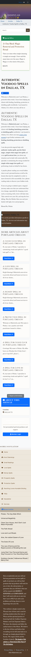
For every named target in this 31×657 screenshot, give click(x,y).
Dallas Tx (19, 21)
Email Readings (9, 462)
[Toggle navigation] (28, 2)
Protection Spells (9, 483)
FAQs (5, 493)
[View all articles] (28, 509)
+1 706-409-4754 (11, 18)
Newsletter (7, 499)
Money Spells (8, 473)
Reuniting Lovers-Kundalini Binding (15, 488)
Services (6, 504)
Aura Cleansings (9, 457)
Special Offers (9, 38)
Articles (10, 21)
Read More (8, 258)
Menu (21, 2)
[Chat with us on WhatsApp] (15, 18)
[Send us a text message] (18, 18)
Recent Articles (8, 509)
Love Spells (7, 467)
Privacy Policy (8, 650)
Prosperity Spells (9, 478)
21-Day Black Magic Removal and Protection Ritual (13, 46)
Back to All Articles (16, 396)
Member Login (16, 434)
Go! (28, 30)
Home (2, 21)
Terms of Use (20, 650)
